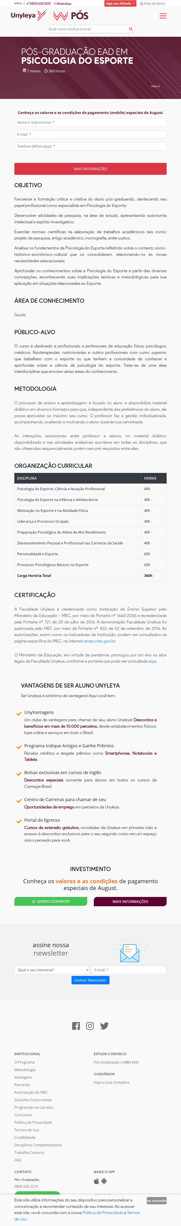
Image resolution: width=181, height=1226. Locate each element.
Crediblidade (25, 1137)
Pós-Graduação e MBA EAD (116, 1062)
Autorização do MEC (31, 1092)
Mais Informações (130, 901)
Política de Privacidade (33, 1122)
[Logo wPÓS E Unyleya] (49, 16)
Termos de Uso (26, 1130)
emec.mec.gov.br (99, 641)
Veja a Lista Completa (111, 1082)
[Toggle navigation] (163, 16)
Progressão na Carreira (33, 1107)
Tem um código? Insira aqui (90, 156)
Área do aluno (154, 3)
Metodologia (24, 1069)
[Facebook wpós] (76, 1028)
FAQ (17, 1160)
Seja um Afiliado (119, 3)
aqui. (153, 661)
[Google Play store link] (104, 1182)
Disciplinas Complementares (38, 1145)
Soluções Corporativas (33, 1099)
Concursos (23, 1114)
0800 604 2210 (26, 1186)
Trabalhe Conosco (29, 1152)
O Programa (24, 1062)
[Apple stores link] (96, 1182)
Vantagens (23, 1077)
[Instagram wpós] (90, 1028)
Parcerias (22, 1084)
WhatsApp (63, 3)
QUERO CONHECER (52, 901)
